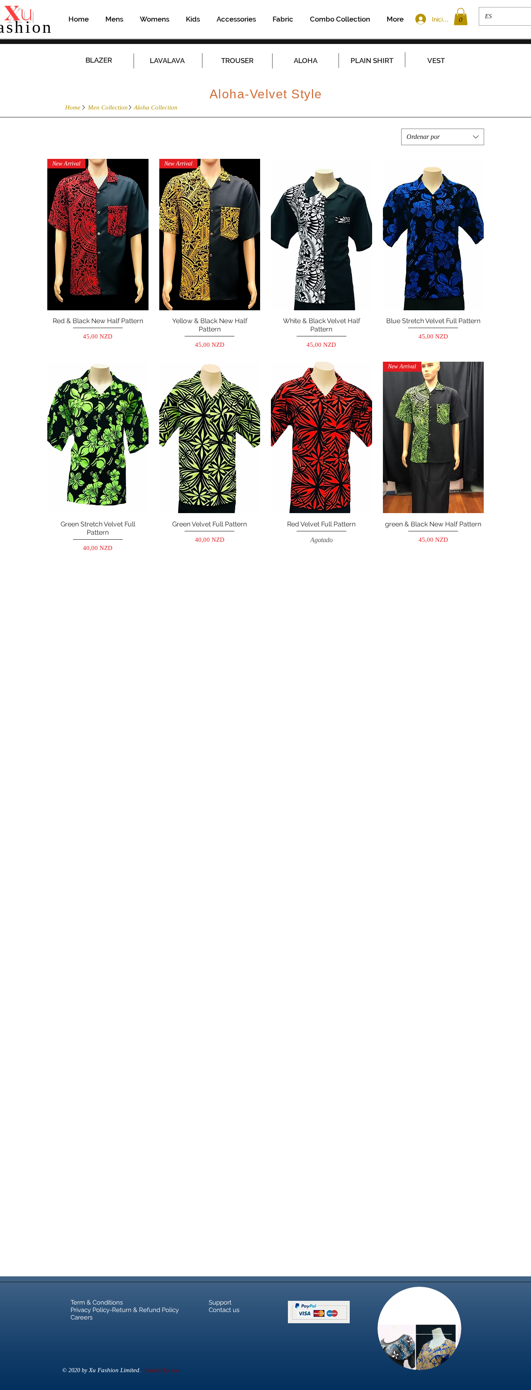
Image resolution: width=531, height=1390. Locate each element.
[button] (460, 16)
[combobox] (442, 137)
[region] (419, 1328)
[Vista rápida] (321, 234)
